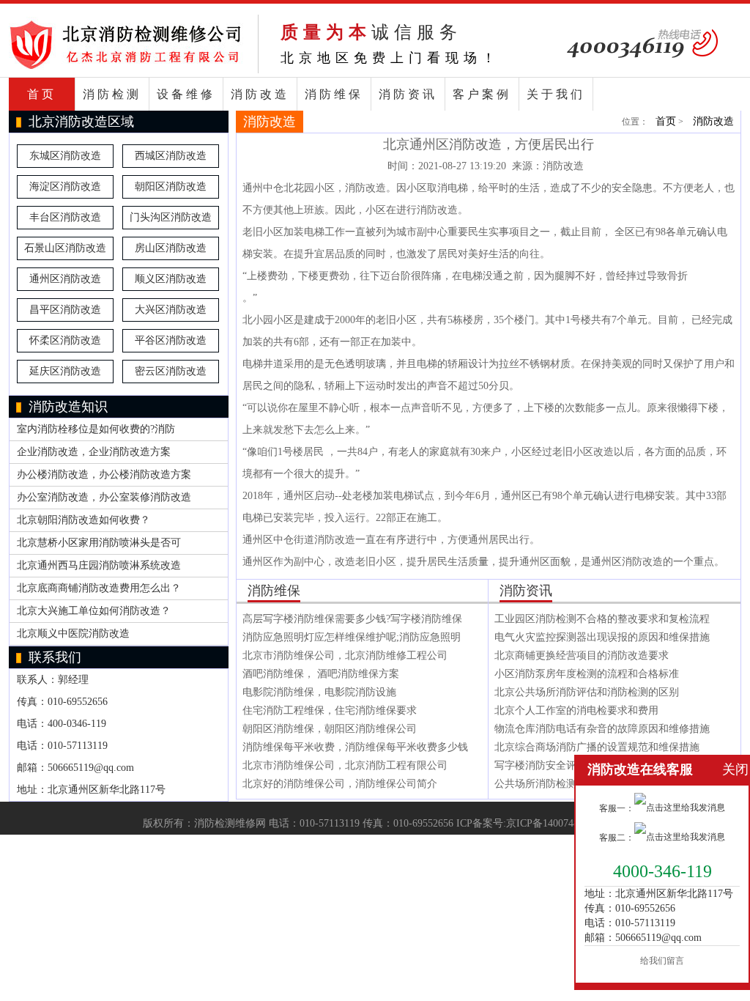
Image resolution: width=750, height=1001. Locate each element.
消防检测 (112, 94)
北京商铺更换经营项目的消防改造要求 (581, 655)
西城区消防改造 (171, 155)
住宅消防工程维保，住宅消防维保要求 (329, 710)
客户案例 (482, 94)
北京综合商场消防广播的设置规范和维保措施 (596, 747)
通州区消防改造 (65, 278)
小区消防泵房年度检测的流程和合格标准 (586, 673)
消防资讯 (408, 94)
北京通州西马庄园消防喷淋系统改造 (99, 565)
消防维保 (334, 94)
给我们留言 (662, 961)
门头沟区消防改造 (171, 217)
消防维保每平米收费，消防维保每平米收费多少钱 (355, 747)
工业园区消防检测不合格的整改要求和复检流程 (602, 618)
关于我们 (556, 94)
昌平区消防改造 (65, 309)
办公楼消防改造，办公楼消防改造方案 (104, 474)
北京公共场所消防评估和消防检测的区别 (586, 692)
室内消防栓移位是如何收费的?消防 (96, 429)
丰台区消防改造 (65, 217)
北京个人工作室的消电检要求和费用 (576, 710)
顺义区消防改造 (171, 278)
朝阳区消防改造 (171, 186)
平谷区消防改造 (171, 340)
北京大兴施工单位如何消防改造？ (94, 610)
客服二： (616, 837)
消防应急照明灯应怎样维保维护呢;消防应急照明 (351, 637)
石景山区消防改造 (65, 248)
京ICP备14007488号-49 (557, 823)
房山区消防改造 (171, 248)
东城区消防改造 (65, 155)
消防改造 (260, 94)
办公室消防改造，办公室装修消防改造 (104, 497)
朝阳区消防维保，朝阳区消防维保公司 (329, 728)
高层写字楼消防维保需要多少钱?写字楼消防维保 (352, 618)
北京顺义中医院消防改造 (73, 633)
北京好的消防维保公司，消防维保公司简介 (339, 783)
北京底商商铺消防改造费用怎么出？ (99, 588)
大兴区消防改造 (171, 309)
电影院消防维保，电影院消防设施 (319, 692)
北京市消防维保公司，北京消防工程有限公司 (345, 765)
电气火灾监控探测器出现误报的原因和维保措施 (602, 637)
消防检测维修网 (230, 823)
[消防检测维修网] (126, 67)
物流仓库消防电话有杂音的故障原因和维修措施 (602, 728)
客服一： (616, 808)
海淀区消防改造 (65, 186)
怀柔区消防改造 (65, 340)
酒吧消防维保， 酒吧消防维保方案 (320, 673)
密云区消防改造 (171, 371)
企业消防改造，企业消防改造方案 (94, 451)
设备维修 (186, 94)
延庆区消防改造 (65, 371)
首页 (41, 94)
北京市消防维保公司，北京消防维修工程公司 (345, 655)
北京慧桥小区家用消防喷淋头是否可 (99, 542)
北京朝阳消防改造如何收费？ (83, 519)
